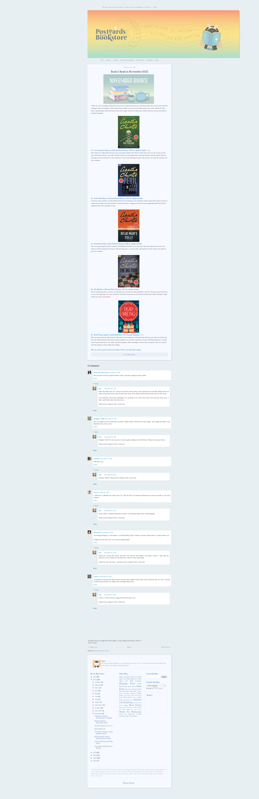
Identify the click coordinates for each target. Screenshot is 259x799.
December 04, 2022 (110, 475)
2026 (95, 761)
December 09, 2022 (110, 595)
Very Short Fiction (136, 709)
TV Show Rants (124, 709)
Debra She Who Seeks (101, 372)
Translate (160, 688)
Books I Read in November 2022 (101, 722)
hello (101, 60)
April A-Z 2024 (124, 679)
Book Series (128, 689)
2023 (95, 752)
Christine (97, 459)
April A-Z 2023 (136, 677)
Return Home (128, 782)
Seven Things (123, 705)
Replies (96, 384)
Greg (95, 492)
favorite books (140, 60)
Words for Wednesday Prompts (130, 714)
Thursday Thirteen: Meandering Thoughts (103, 717)
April (96, 691)
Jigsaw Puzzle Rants (128, 695)
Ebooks (134, 689)
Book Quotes (132, 686)
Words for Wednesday (130, 711)
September (98, 705)
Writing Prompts (124, 716)
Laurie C (96, 576)
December (98, 713)
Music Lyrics (135, 697)
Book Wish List (99, 729)
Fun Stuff (133, 691)
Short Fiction (135, 704)
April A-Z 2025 (136, 679)
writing (115, 60)
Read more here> (124, 665)
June (96, 696)
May (96, 693)
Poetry (131, 700)
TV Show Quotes (136, 707)
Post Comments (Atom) (102, 651)
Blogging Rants (127, 683)
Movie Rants (127, 697)
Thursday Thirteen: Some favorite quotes (103, 732)
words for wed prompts (126, 60)
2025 (95, 758)
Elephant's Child (99, 419)
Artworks (138, 681)
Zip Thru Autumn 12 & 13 (103, 726)
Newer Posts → (166, 647)
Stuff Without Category (125, 707)
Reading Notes (137, 703)
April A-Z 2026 (126, 681)
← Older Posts (92, 647)
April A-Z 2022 (124, 677)
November (98, 711)
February (98, 685)
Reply (95, 378)
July (96, 699)
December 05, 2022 (106, 576)
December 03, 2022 (114, 372)
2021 (95, 677)
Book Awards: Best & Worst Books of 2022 (102, 737)
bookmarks (149, 60)
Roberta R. (97, 532)
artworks (108, 60)
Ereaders (138, 689)
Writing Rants (133, 716)
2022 (95, 679)
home (157, 60)
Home (129, 647)
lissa (100, 388)
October (97, 708)
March (97, 688)
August (97, 702)
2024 (95, 755)
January (97, 682)
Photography (126, 700)
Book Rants (131, 354)
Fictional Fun (124, 691)
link (149, 150)
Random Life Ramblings (130, 701)
